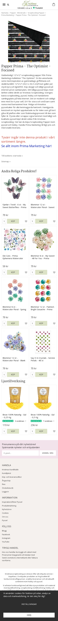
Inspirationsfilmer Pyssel (12, 502)
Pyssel (4, 520)
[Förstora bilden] (29, 41)
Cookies (5, 513)
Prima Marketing (7, 15)
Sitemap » (6, 161)
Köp (13, 221)
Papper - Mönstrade (18, 13)
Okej (29, 615)
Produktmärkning (9, 505)
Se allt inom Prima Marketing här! (26, 146)
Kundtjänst (6, 473)
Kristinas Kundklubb (10, 469)
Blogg (4, 530)
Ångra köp (6, 480)
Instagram (6, 538)
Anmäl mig (47, 453)
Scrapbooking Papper (36, 13)
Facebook (6, 534)
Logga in (5, 491)
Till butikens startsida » (12, 155)
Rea (3, 484)
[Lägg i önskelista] (26, 221)
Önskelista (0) (7, 488)
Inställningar (29, 604)
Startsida (4, 13)
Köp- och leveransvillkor (12, 477)
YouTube (5, 542)
